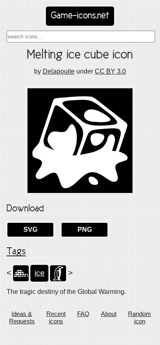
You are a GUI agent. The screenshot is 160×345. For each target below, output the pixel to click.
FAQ (83, 313)
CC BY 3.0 (110, 71)
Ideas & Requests (22, 317)
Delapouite (59, 71)
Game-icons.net (80, 15)
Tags (16, 251)
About (109, 313)
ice (39, 273)
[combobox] (81, 37)
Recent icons (56, 317)
